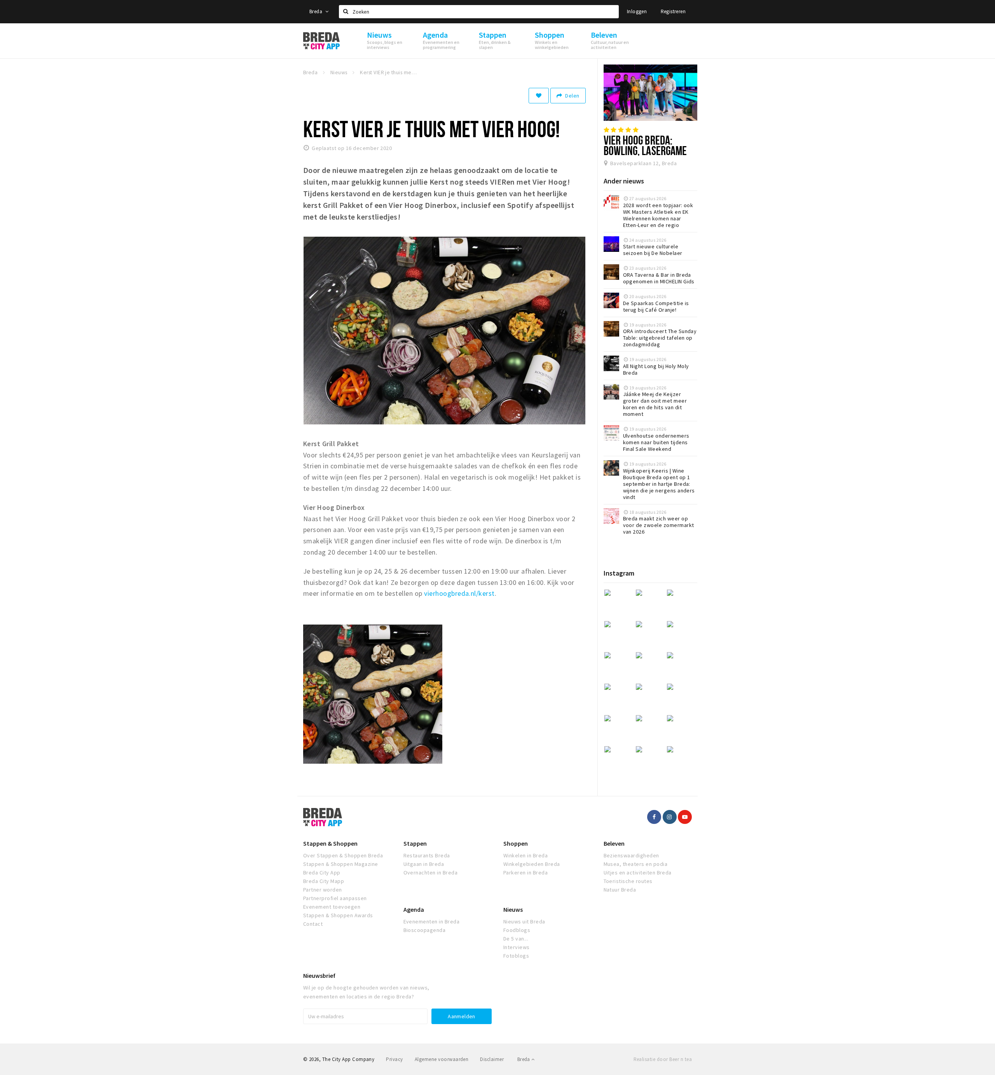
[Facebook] (654, 817)
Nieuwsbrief (319, 975)
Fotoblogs (516, 955)
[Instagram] (670, 817)
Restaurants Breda (426, 855)
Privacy (394, 1059)
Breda (316, 11)
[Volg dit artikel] (539, 95)
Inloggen (637, 11)
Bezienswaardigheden (631, 855)
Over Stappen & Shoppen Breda (343, 855)
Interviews (516, 947)
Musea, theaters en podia (636, 863)
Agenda (413, 909)
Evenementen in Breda (431, 921)
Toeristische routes (628, 881)
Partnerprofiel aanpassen (335, 898)
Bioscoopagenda (424, 930)
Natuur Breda (620, 889)
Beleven (614, 843)
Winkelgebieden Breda (531, 863)
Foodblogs (516, 930)
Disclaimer (492, 1059)
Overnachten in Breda (430, 872)
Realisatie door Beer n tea (663, 1059)
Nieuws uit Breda (524, 921)
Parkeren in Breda (525, 872)
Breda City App (321, 872)
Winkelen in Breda (525, 855)
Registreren (673, 11)
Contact (313, 923)
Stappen (415, 843)
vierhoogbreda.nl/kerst (459, 593)
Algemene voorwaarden (442, 1059)
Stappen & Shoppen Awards (338, 915)
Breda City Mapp (323, 881)
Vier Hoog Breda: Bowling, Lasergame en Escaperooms (645, 150)
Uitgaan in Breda (423, 863)
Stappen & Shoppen (330, 843)
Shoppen (515, 843)
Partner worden (322, 889)
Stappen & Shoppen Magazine (340, 863)
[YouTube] (685, 817)
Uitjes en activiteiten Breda (638, 872)
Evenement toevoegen (331, 906)
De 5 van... (515, 938)
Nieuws (513, 909)
